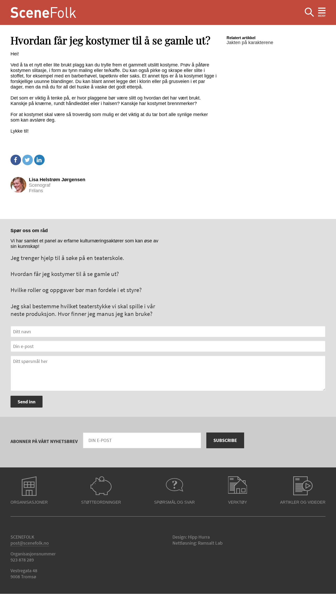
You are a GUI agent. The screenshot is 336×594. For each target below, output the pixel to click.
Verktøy (237, 502)
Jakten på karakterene (250, 42)
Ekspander (309, 12)
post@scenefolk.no (29, 543)
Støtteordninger (101, 502)
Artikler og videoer (303, 502)
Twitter (27, 160)
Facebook (15, 160)
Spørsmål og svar (174, 502)
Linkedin (39, 160)
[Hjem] (43, 12)
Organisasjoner (29, 502)
